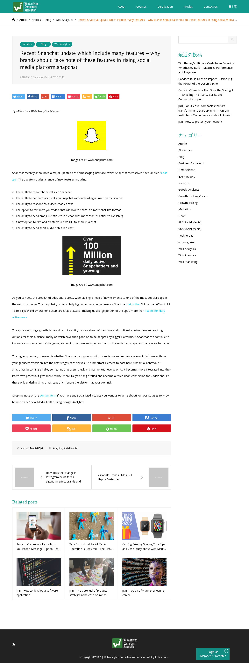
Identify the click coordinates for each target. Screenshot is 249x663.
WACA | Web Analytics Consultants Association (120, 657)
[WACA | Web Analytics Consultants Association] (25, 6)
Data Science (186, 170)
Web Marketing (187, 262)
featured (183, 183)
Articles (188, 6)
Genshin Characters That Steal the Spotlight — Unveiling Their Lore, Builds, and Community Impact (205, 94)
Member (206, 656)
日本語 (233, 6)
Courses (141, 6)
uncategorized (187, 242)
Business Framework (191, 163)
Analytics (57, 448)
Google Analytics (188, 189)
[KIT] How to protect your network (200, 121)
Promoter (219, 656)
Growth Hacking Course (193, 196)
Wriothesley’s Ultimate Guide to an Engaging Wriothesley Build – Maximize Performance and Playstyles (206, 67)
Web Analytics (62, 44)
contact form (48, 395)
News (182, 216)
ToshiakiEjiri (36, 448)
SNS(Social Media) (189, 222)
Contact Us (211, 6)
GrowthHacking (188, 203)
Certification (165, 6)
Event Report (186, 176)
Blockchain (185, 150)
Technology (185, 235)
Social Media (70, 448)
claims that (133, 304)
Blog (43, 44)
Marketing (184, 209)
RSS (13, 644)
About (121, 6)
